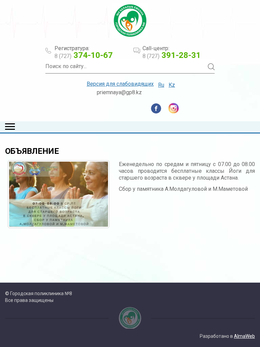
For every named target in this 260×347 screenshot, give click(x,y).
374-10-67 (84, 55)
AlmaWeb (244, 336)
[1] (58, 194)
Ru (161, 85)
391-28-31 (172, 55)
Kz (172, 85)
